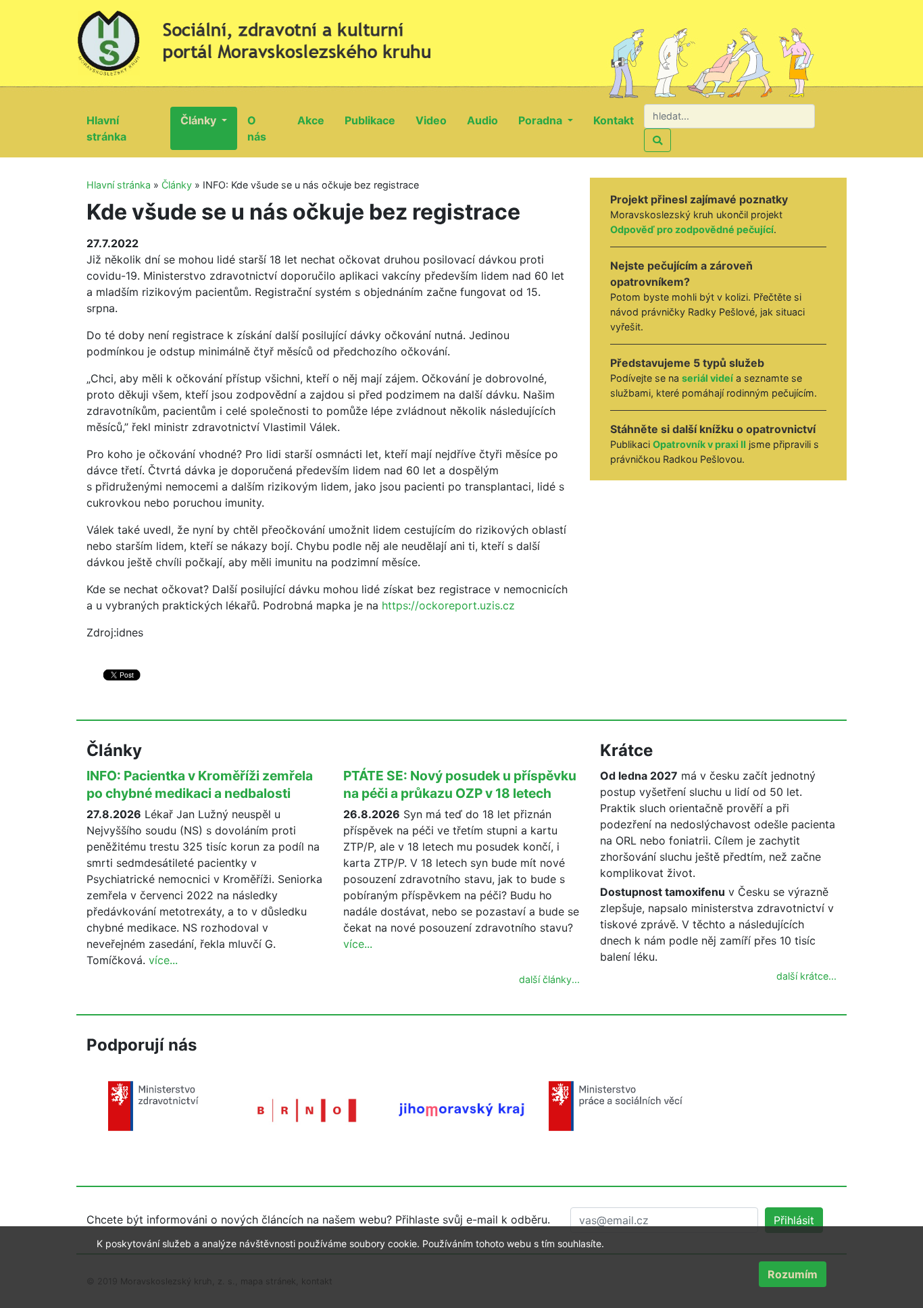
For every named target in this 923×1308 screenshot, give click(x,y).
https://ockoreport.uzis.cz (448, 605)
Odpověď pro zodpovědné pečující (692, 229)
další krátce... (806, 976)
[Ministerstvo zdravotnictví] (153, 1104)
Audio (487, 120)
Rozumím (793, 1274)
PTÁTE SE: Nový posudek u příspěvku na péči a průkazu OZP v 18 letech (459, 784)
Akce (315, 120)
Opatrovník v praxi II (699, 444)
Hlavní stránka (128, 128)
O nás (267, 128)
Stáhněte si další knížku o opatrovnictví (713, 429)
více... (163, 960)
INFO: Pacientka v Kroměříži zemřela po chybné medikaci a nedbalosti (199, 784)
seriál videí (707, 378)
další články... (549, 979)
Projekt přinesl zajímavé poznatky (699, 199)
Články (176, 185)
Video (436, 120)
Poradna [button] (541, 120)
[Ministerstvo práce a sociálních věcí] (615, 1104)
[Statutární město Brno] (307, 1109)
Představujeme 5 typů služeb (687, 363)
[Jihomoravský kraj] (461, 1108)
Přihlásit (794, 1220)
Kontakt (618, 120)
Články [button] (199, 120)
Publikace (375, 120)
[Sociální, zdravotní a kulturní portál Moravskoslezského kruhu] (269, 37)
